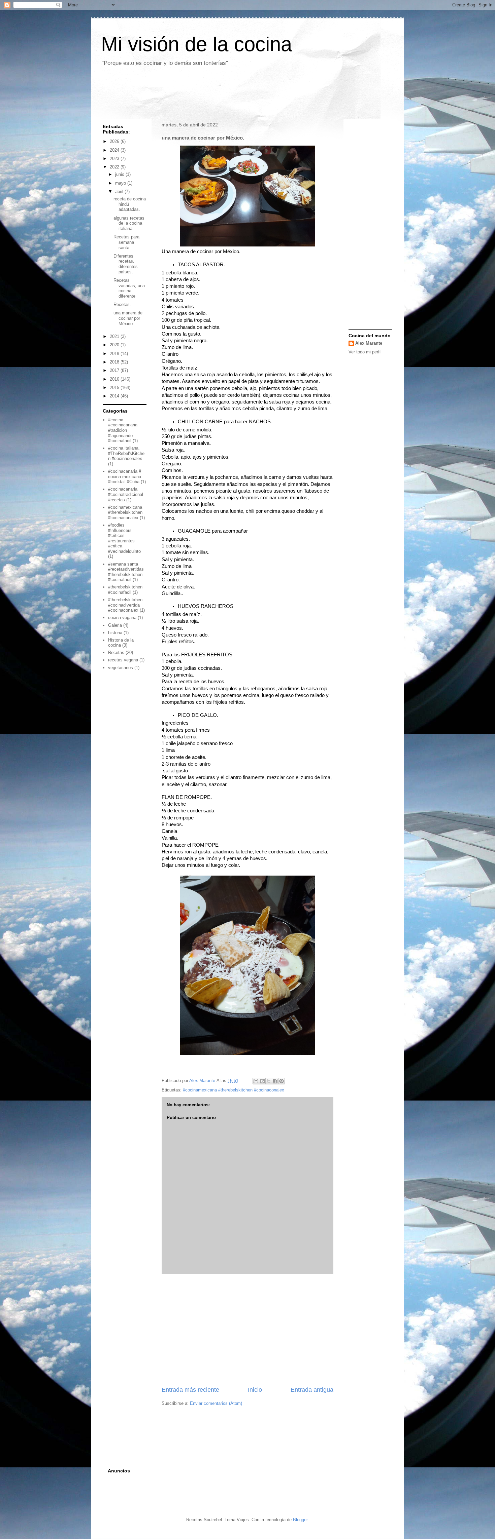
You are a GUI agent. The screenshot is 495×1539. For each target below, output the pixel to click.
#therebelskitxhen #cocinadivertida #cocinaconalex (125, 605)
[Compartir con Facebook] (275, 1081)
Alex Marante (368, 343)
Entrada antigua (312, 1389)
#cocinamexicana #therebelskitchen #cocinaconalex (233, 1089)
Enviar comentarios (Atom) (216, 1403)
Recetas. (122, 304)
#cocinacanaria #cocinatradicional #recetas (125, 494)
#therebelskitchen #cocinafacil (125, 589)
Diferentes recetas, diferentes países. (125, 264)
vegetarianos (120, 667)
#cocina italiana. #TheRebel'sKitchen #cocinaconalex (126, 453)
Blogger (300, 1519)
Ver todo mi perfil (365, 351)
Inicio (255, 1389)
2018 (115, 361)
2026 (115, 141)
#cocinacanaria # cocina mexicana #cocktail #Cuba (124, 476)
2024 (115, 150)
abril (120, 191)
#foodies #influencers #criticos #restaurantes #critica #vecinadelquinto (124, 538)
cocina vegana (122, 617)
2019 (115, 353)
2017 (115, 370)
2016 (115, 379)
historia (115, 632)
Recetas (116, 652)
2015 (115, 387)
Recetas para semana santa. (126, 242)
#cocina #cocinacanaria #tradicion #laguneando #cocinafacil (122, 430)
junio (120, 174)
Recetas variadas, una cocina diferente (129, 288)
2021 (115, 336)
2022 (115, 166)
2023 (115, 158)
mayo (121, 183)
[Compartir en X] (268, 1081)
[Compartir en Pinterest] (281, 1081)
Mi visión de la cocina (196, 44)
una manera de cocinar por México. (127, 318)
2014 (115, 395)
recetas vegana (123, 659)
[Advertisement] (220, 95)
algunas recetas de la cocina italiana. (128, 223)
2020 (115, 344)
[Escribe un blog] (262, 1081)
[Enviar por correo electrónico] (256, 1081)
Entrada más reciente (190, 1389)
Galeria (115, 625)
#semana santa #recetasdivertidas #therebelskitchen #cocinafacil (126, 572)
